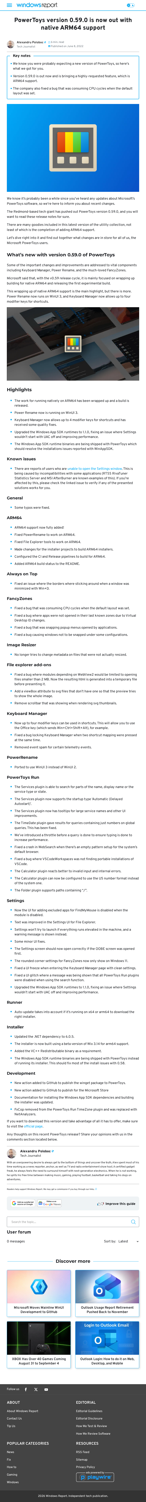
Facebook (25, 1389)
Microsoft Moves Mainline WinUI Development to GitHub (39, 1310)
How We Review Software (93, 1434)
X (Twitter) (36, 1389)
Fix (9, 1460)
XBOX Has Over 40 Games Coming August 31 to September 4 (39, 1361)
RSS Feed (82, 1452)
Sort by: (110, 1241)
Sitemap (81, 1460)
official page (33, 1126)
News (10, 1452)
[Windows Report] (37, 5)
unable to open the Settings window (94, 469)
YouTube (46, 1389)
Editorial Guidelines (89, 1411)
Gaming (12, 1475)
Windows (13, 1482)
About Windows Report (22, 1411)
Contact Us (14, 1419)
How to (11, 1467)
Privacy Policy (85, 1467)
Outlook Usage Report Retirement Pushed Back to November (107, 1310)
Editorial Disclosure (89, 1419)
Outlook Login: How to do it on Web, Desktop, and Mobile (107, 1361)
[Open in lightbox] (73, 344)
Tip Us (11, 1426)
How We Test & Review (91, 1426)
